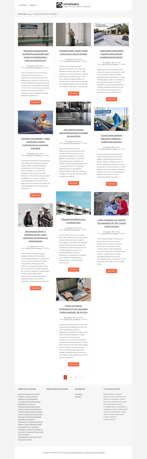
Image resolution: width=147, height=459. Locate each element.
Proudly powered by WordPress (94, 453)
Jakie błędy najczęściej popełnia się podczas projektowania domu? (111, 54)
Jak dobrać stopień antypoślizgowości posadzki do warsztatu (73, 133)
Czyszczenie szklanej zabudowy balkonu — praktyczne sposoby (111, 138)
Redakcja (33, 5)
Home (30, 14)
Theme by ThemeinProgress (72, 453)
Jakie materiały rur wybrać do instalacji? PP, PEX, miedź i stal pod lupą (111, 223)
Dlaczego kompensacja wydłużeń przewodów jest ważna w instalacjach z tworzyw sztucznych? (30, 419)
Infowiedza (23, 5)
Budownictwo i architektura (34, 67)
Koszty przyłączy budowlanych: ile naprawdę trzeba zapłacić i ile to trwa (73, 309)
